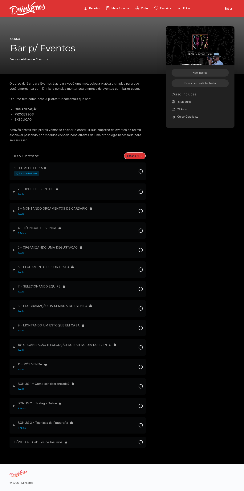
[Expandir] (14, 191)
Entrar (228, 8)
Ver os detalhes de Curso (27, 59)
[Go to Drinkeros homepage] (27, 8)
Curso (15, 38)
